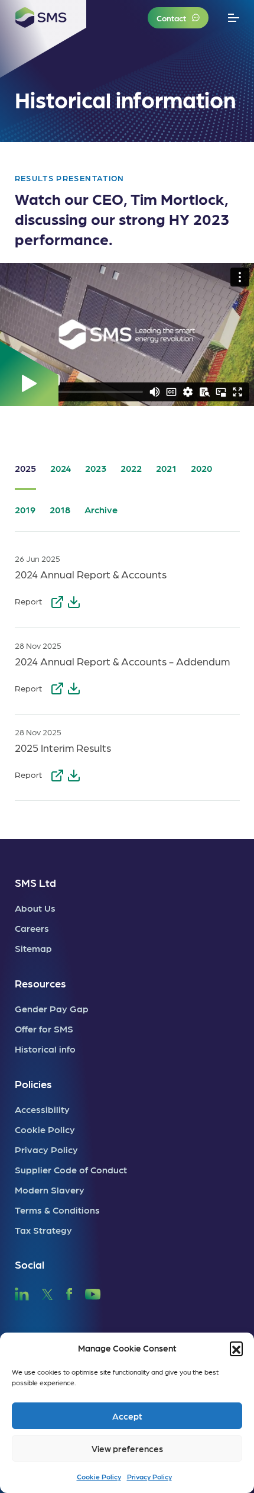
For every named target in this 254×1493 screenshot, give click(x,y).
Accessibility (42, 1109)
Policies (33, 1083)
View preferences (127, 1448)
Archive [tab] (101, 509)
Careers (32, 928)
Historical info (45, 1048)
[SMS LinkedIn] (22, 1292)
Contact (171, 17)
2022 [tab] (131, 468)
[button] (236, 1348)
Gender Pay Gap (52, 1008)
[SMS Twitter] (47, 1292)
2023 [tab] (95, 468)
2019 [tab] (25, 509)
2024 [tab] (60, 468)
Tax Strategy (43, 1229)
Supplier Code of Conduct (71, 1169)
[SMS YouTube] (93, 1292)
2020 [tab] (201, 468)
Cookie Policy (99, 1476)
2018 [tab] (60, 509)
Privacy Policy (149, 1476)
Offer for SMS (44, 1028)
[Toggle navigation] (233, 18)
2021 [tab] (166, 468)
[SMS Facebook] (69, 1292)
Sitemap (33, 948)
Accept (127, 1416)
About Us (35, 907)
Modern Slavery (49, 1189)
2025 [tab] (25, 468)
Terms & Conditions (57, 1209)
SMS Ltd (35, 882)
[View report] (58, 600)
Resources (40, 983)
